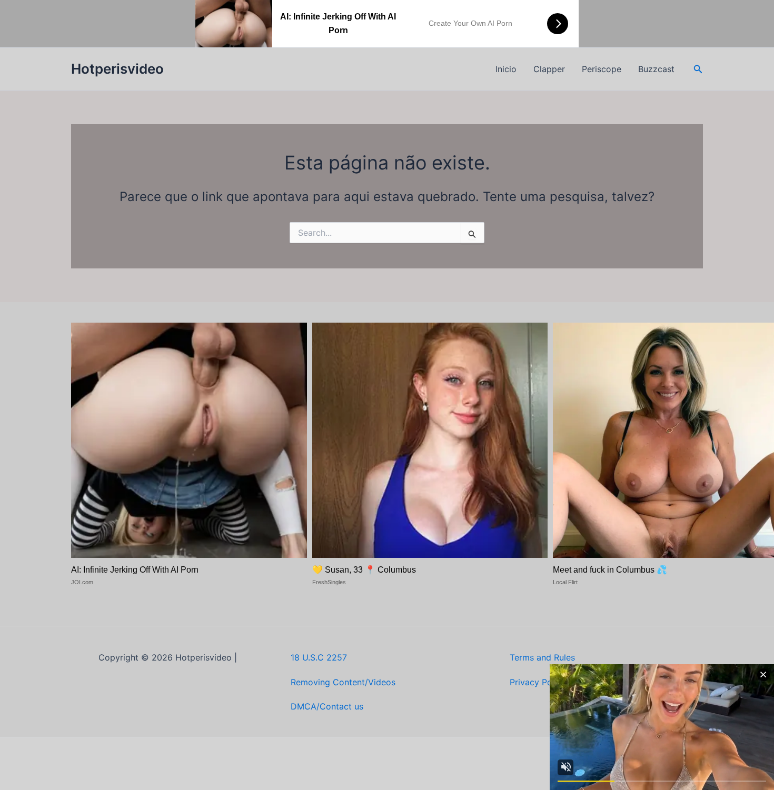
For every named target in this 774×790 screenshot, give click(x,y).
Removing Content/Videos (343, 682)
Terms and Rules (542, 657)
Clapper (549, 69)
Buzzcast (656, 69)
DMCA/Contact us (327, 706)
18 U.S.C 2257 (319, 657)
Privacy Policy (538, 682)
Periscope (601, 69)
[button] (698, 69)
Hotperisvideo (117, 69)
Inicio (506, 69)
